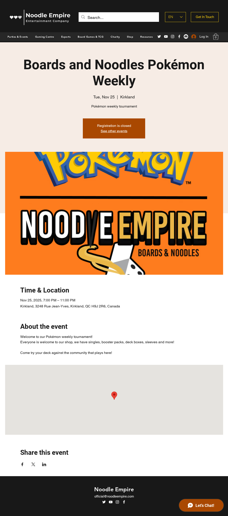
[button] (130, 37)
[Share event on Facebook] (22, 464)
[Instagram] (172, 36)
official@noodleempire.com (114, 496)
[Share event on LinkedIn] (44, 464)
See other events (114, 131)
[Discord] (186, 36)
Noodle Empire (114, 489)
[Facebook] (179, 36)
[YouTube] (166, 36)
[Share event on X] (33, 464)
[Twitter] (159, 36)
